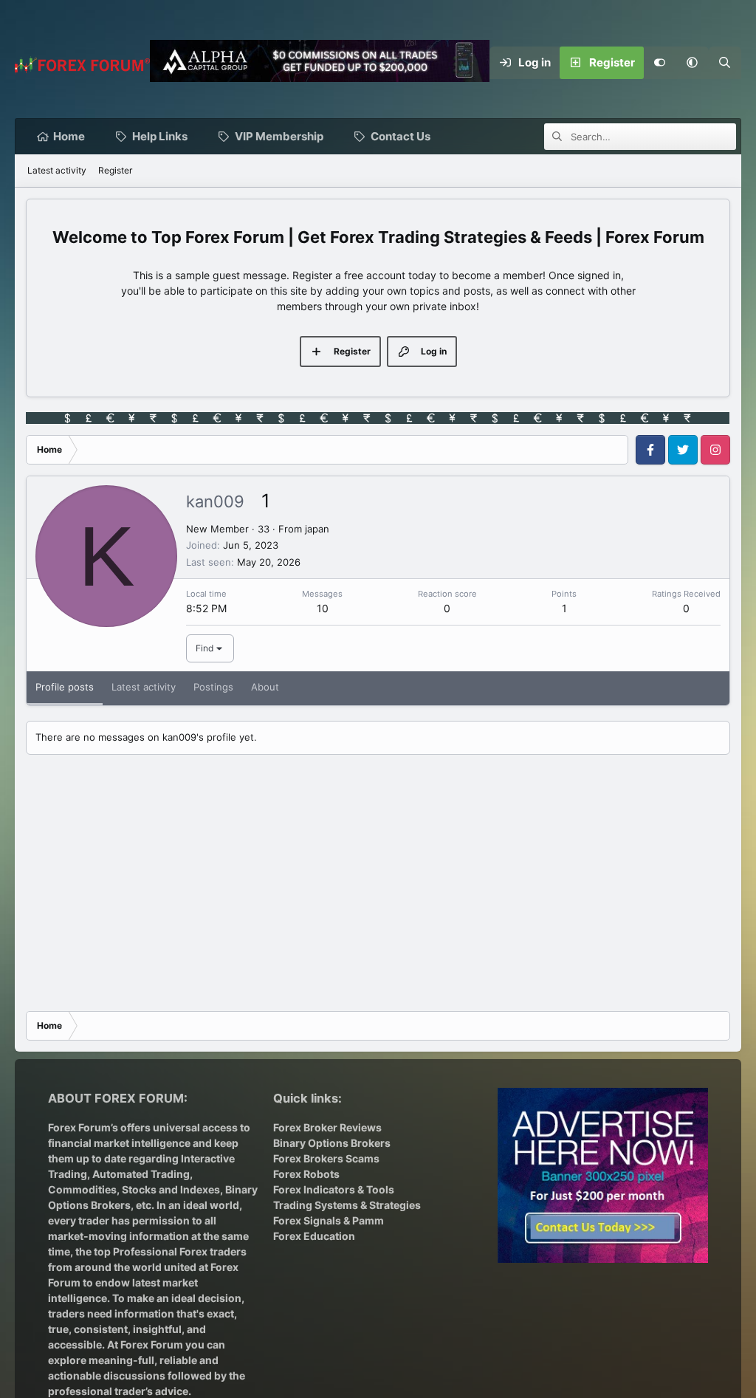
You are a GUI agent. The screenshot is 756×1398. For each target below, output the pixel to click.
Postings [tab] (213, 687)
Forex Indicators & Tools (333, 1189)
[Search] (725, 63)
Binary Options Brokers (332, 1143)
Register (115, 170)
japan (317, 529)
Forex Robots (306, 1174)
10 (323, 608)
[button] (692, 63)
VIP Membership (279, 136)
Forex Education (314, 1236)
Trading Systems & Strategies (347, 1205)
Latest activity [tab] (143, 687)
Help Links (160, 136)
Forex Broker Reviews (327, 1127)
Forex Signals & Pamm (328, 1220)
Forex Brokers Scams (326, 1158)
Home (69, 136)
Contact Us (400, 136)
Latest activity (56, 170)
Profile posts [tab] (64, 687)
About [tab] (265, 687)
